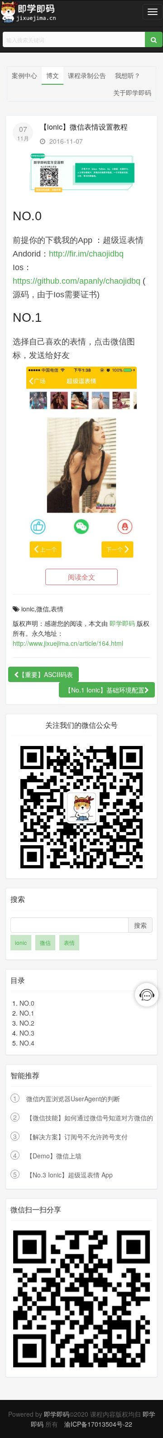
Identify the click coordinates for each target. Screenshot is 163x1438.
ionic (21, 942)
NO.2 (26, 1022)
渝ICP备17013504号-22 (98, 1423)
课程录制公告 (87, 75)
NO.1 (26, 1012)
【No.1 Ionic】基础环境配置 (104, 689)
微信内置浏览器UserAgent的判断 (73, 1098)
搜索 (140, 925)
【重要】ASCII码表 (46, 674)
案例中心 (24, 75)
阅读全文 (81, 576)
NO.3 (26, 1032)
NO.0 (26, 1002)
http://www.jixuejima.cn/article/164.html (68, 643)
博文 (52, 75)
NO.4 (26, 1042)
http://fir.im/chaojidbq (86, 253)
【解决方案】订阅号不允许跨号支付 (77, 1136)
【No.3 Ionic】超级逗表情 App (69, 1174)
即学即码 (122, 623)
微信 (45, 942)
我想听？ (127, 75)
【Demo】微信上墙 (54, 1155)
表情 (69, 942)
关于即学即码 (132, 92)
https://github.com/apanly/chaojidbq (76, 281)
